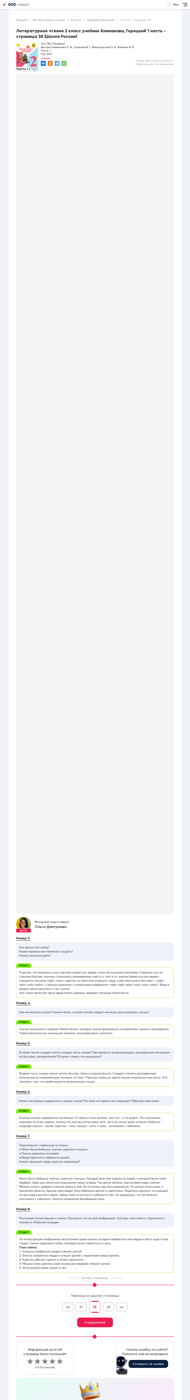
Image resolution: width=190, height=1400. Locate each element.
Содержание (95, 1322)
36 (68, 1307)
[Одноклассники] (50, 63)
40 (121, 1307)
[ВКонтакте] (43, 63)
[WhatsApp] (63, 63)
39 (108, 1307)
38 (95, 1307)
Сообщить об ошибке (148, 1364)
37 (81, 1307)
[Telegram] (57, 63)
